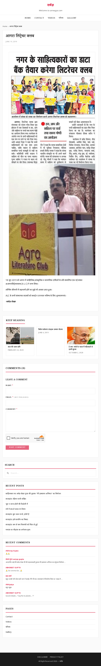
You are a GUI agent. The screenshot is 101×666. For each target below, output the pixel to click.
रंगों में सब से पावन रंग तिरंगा (16, 509)
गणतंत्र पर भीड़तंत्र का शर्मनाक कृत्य (18, 530)
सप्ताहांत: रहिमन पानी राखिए (16, 499)
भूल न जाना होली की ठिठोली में (17, 504)
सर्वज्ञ (50, 5)
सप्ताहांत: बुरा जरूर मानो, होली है (17, 514)
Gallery (71, 18)
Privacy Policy (57, 657)
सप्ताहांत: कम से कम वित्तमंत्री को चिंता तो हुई (21, 525)
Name (9, 385)
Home (28, 18)
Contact (39, 18)
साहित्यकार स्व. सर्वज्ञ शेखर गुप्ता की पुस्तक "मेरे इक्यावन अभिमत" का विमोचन (33, 494)
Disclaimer (42, 657)
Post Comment (17, 447)
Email (17, 397)
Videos (51, 18)
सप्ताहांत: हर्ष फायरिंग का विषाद (17, 519)
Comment (11, 409)
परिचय (61, 18)
